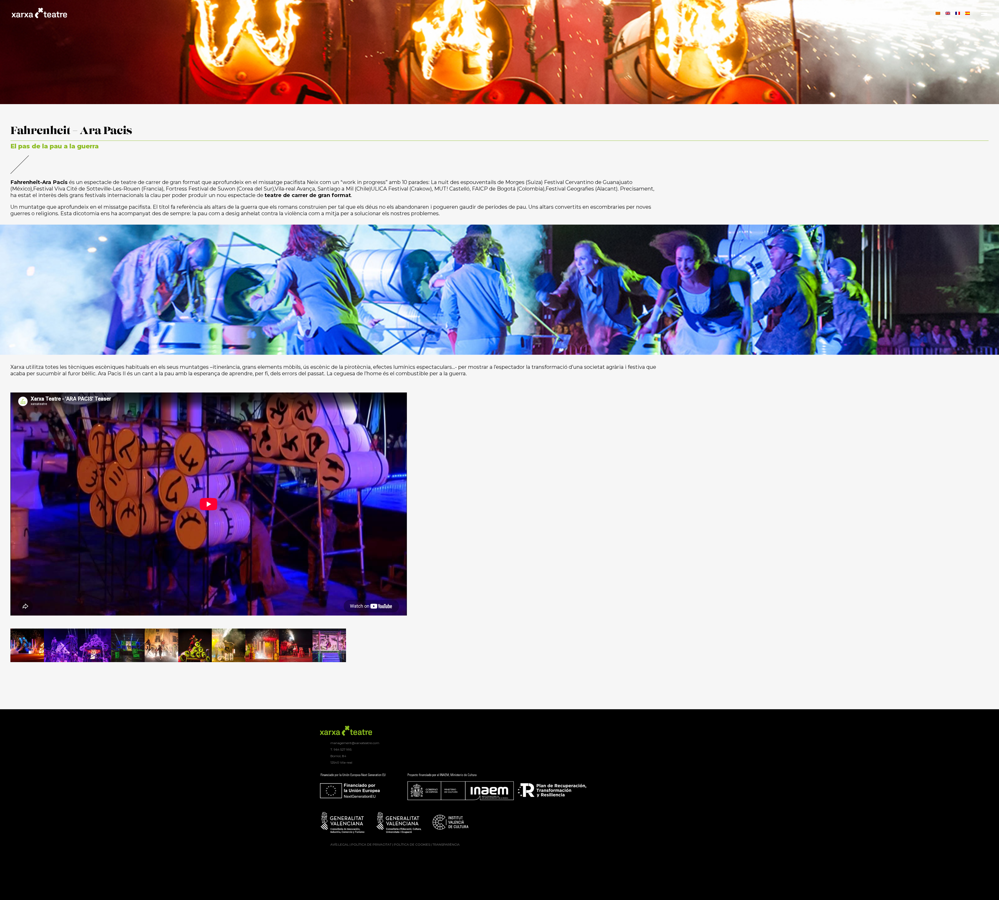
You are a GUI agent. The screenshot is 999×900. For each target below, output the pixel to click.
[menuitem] (938, 13)
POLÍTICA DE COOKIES (412, 844)
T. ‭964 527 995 (340, 749)
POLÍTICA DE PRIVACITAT (371, 844)
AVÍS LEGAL (339, 844)
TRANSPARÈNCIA (446, 844)
